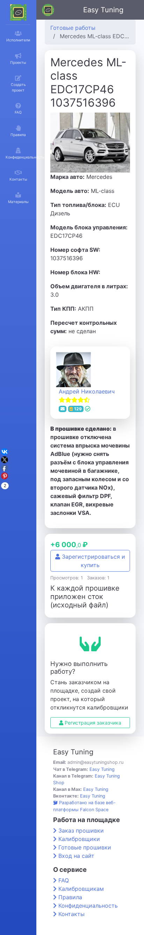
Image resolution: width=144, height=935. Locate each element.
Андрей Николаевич (87, 391)
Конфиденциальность (88, 905)
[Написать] (62, 409)
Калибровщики (79, 838)
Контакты (71, 913)
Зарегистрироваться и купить (92, 561)
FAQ (63, 880)
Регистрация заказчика (92, 723)
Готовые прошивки (84, 847)
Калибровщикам (81, 888)
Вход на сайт (76, 855)
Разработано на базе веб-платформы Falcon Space (84, 806)
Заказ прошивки (81, 830)
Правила (70, 897)
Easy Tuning (103, 10)
